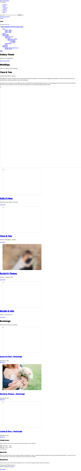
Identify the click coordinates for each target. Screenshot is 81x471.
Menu (1, 51)
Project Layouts (12, 40)
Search (19, 15)
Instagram (5, 7)
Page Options (6, 35)
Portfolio (7, 37)
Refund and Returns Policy (11, 47)
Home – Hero (8, 32)
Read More (2, 362)
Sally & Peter (6, 198)
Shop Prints (5, 34)
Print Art (12, 466)
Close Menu (2, 469)
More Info (5, 46)
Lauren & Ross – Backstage (11, 431)
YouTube (4, 9)
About (4, 33)
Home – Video (8, 31)
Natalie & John (7, 311)
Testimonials (8, 43)
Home (4, 29)
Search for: (2, 15)
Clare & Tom (6, 236)
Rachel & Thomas (8, 273)
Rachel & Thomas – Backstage (12, 394)
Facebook (5, 4)
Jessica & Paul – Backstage (11, 357)
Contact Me (5, 45)
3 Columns (12, 42)
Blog (6, 44)
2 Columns (12, 41)
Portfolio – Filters (12, 39)
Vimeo (4, 12)
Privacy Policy (8, 49)
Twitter (4, 6)
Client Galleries (9, 36)
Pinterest (5, 10)
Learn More (2, 204)
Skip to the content (4, 0)
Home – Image (8, 30)
